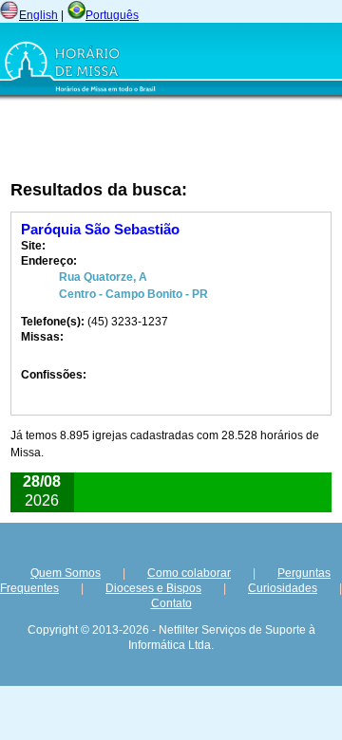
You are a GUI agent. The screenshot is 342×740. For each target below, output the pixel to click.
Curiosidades (282, 588)
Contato (171, 603)
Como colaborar (189, 573)
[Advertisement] (123, 139)
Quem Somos (65, 573)
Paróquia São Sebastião (100, 229)
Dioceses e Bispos (153, 588)
